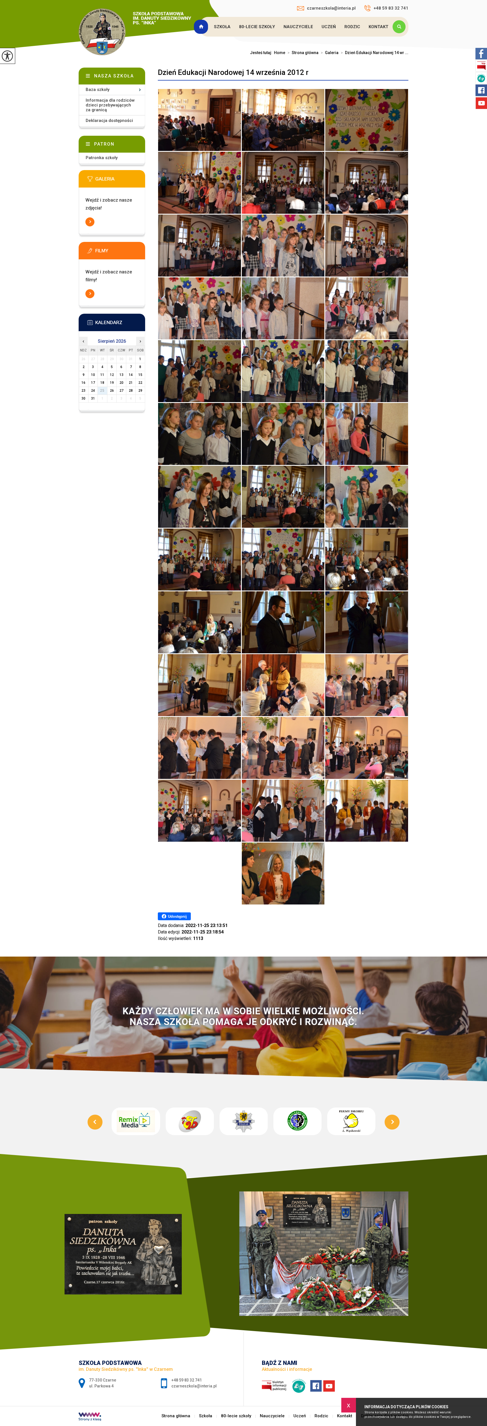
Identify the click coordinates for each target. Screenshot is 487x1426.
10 (93, 375)
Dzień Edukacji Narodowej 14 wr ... (374, 53)
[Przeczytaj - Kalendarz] (120, 324)
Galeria (329, 53)
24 (93, 391)
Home (279, 53)
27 (121, 391)
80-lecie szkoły (257, 26)
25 (102, 391)
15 (140, 375)
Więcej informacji (89, 221)
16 (83, 383)
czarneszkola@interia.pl (331, 8)
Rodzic (352, 26)
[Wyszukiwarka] (400, 27)
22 (140, 383)
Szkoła (222, 26)
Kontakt (378, 26)
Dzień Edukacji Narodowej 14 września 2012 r (233, 72)
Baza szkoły (97, 89)
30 (83, 398)
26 (112, 391)
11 (102, 375)
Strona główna (202, 27)
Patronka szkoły (102, 157)
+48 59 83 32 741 (390, 8)
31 (93, 398)
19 (112, 383)
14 (131, 375)
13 (121, 375)
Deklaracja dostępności (109, 120)
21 (131, 383)
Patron (104, 144)
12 (112, 375)
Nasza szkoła (114, 76)
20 (121, 383)
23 (83, 391)
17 (93, 383)
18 (102, 383)
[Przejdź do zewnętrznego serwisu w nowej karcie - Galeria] (120, 180)
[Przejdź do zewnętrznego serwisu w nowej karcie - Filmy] (120, 252)
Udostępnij (177, 916)
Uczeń (329, 26)
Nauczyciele (298, 26)
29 (140, 391)
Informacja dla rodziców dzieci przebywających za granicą (110, 105)
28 (131, 391)
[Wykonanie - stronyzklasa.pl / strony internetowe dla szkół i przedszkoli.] (90, 1417)
